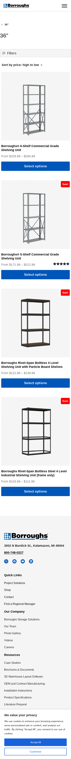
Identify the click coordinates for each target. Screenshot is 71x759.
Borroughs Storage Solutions (21, 619)
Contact (9, 597)
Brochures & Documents (19, 669)
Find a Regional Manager (19, 603)
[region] (35, 734)
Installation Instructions (18, 690)
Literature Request (15, 704)
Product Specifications (18, 697)
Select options (35, 166)
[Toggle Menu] (64, 6)
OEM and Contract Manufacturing (24, 683)
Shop (7, 589)
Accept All (35, 742)
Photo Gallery (12, 633)
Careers (9, 647)
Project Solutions (14, 583)
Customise (35, 751)
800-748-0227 (13, 552)
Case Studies (12, 662)
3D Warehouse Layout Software (23, 676)
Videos (8, 640)
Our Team (10, 626)
